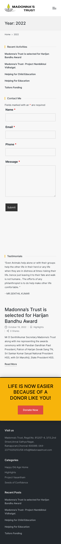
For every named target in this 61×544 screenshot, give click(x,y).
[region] (30, 235)
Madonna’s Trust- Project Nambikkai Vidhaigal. (25, 66)
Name (10, 109)
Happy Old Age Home (16, 467)
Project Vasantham (15, 477)
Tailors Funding (13, 87)
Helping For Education (17, 80)
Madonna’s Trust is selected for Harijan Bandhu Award (26, 315)
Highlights (38, 327)
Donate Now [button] (30, 409)
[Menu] (54, 8)
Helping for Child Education (20, 74)
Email (10, 127)
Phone (10, 144)
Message (12, 161)
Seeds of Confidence (16, 482)
